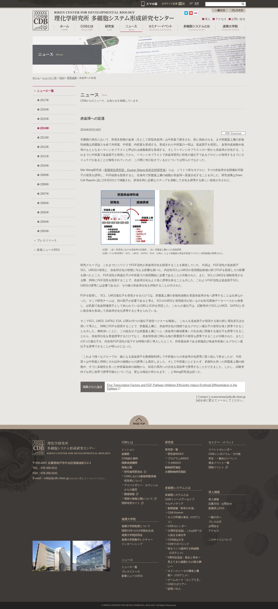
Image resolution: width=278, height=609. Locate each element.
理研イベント (216, 467)
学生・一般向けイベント (222, 458)
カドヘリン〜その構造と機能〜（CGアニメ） (183, 573)
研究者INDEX (176, 453)
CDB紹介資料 (130, 458)
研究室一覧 (171, 449)
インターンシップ (132, 543)
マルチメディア (174, 503)
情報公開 (127, 467)
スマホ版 (151, 3)
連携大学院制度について (136, 526)
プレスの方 (215, 521)
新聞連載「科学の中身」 (182, 508)
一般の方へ (215, 517)
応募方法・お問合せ (220, 503)
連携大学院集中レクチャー (137, 539)
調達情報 (129, 494)
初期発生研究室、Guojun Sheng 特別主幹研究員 (134, 170)
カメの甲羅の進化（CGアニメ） (184, 519)
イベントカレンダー (220, 449)
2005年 (44, 212)
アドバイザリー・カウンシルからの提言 (141, 487)
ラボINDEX (174, 462)
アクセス (221, 19)
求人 (207, 19)
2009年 (44, 175)
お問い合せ (238, 19)
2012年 (44, 147)
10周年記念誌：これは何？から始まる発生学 (185, 533)
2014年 (44, 128)
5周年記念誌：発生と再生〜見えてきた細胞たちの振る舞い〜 (185, 562)
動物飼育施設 (173, 467)
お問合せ (213, 526)
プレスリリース (47, 240)
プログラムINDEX (178, 458)
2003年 (44, 231)
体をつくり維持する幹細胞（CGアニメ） (183, 551)
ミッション (128, 449)
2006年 (44, 203)
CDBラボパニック (178, 543)
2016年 (44, 109)
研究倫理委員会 (133, 471)
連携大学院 (129, 519)
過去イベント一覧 (218, 462)
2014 (62, 78)
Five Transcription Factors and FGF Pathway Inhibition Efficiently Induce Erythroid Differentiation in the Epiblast (172, 386)
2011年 (44, 156)
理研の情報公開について (138, 498)
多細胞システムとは (177, 487)
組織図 (125, 453)
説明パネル (174, 588)
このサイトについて (220, 539)
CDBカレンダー (177, 526)
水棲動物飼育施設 (175, 471)
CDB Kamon (175, 512)
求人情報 (214, 492)
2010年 (44, 165)
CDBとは (127, 442)
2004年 (44, 221)
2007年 (44, 193)
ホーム (36, 78)
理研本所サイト (131, 503)
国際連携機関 (129, 462)
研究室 (169, 442)
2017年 (44, 100)
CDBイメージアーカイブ (179, 499)
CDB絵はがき (176, 539)
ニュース (127, 560)
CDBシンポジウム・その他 (224, 453)
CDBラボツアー (177, 584)
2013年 (44, 137)
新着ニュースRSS (48, 249)
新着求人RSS (216, 508)
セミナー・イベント (221, 442)
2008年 (44, 184)
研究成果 (72, 78)
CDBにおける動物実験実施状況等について (140, 478)
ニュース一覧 (49, 78)
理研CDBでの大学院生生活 (138, 530)
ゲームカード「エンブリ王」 (185, 579)
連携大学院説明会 (132, 535)
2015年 (44, 118)
